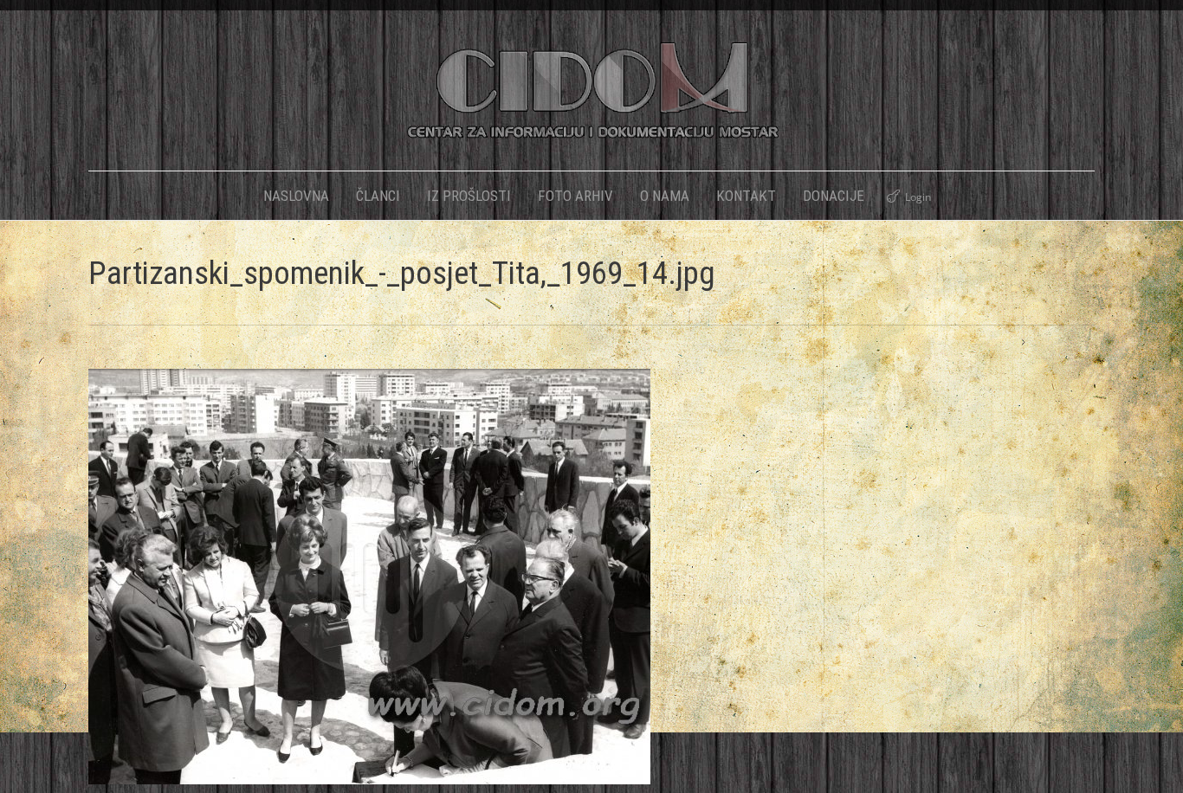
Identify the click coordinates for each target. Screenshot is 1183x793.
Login (918, 197)
